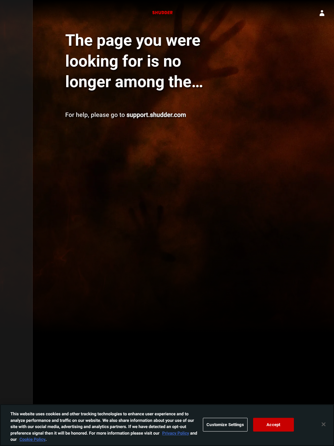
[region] (167, 425)
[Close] (323, 424)
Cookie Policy (33, 439)
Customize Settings (225, 424)
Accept (273, 424)
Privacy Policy (175, 433)
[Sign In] (322, 13)
